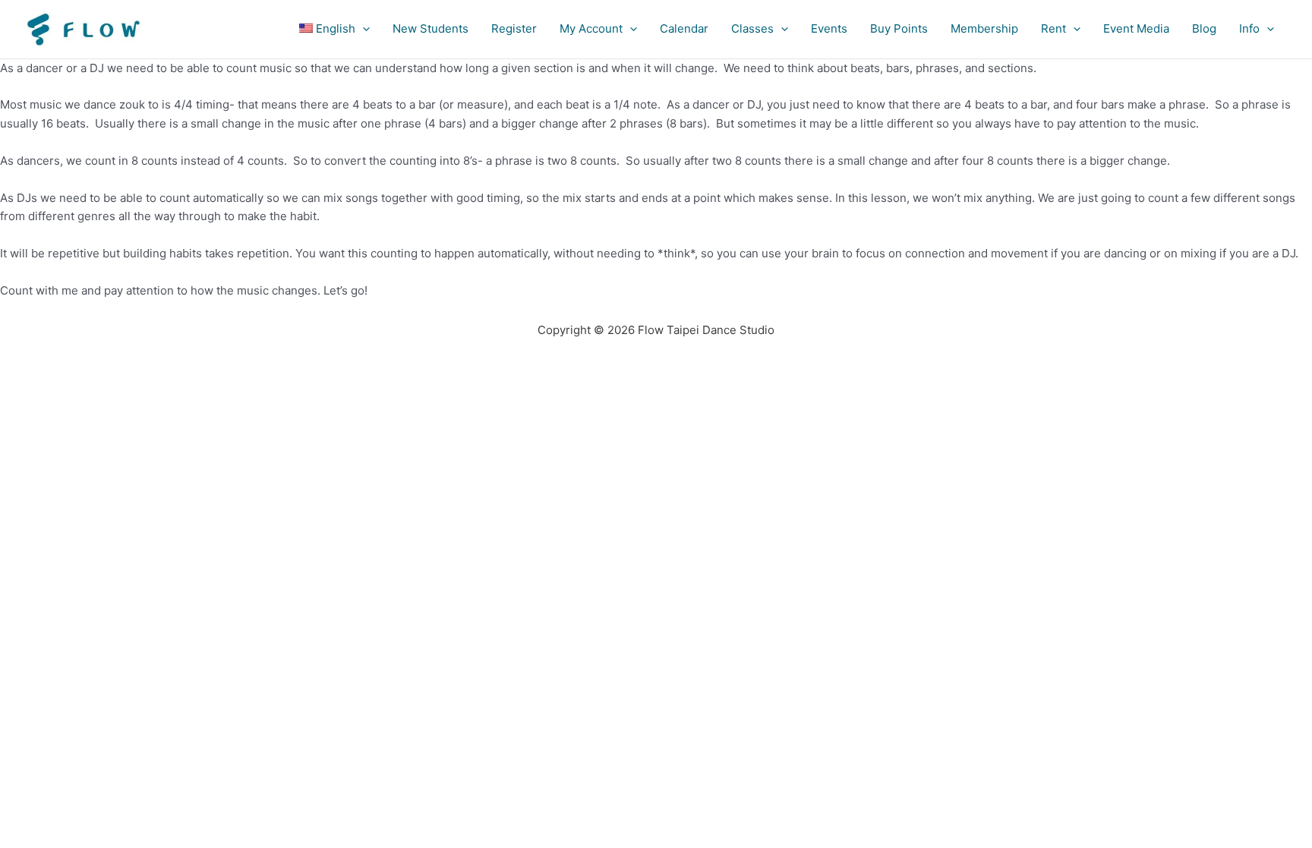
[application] (362, 28)
